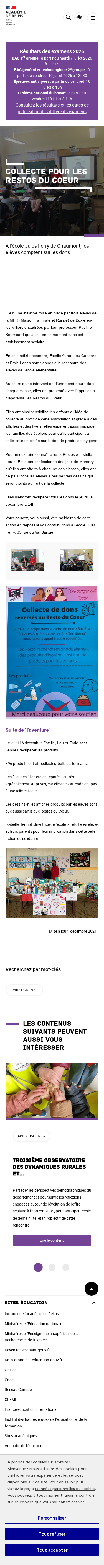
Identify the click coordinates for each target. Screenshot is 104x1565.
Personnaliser (52, 1518)
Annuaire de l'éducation (25, 1445)
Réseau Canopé (18, 1389)
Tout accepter (52, 1550)
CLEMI (10, 1399)
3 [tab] (65, 1267)
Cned (9, 1379)
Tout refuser (52, 1534)
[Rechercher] (68, 18)
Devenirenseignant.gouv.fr (27, 1349)
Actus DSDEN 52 (24, 989)
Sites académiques (21, 1435)
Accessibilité (79, 17)
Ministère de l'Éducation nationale (33, 1323)
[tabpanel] (52, 1158)
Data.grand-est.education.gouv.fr (33, 1359)
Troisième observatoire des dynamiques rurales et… (49, 1167)
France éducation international (31, 1409)
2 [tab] (52, 1267)
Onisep (11, 1369)
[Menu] (92, 18)
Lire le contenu (52, 1240)
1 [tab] (38, 1267)
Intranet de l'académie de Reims (32, 1313)
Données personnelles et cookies (65, 1489)
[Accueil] (21, 15)
